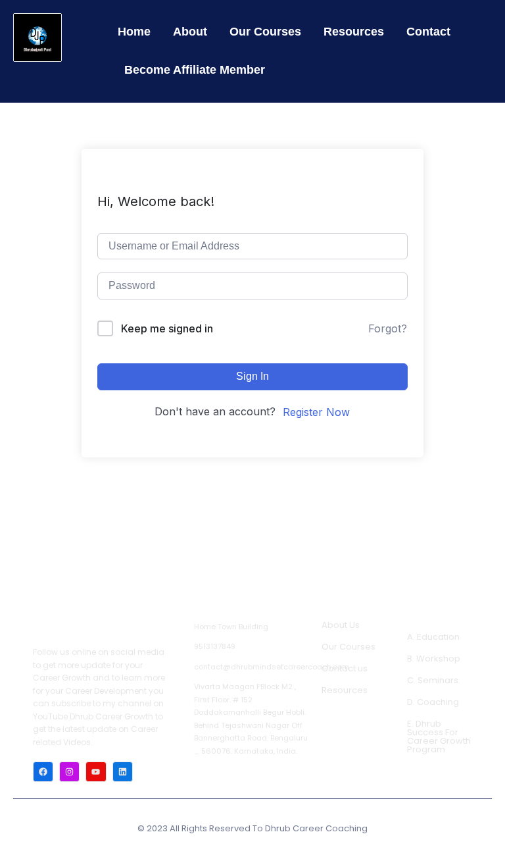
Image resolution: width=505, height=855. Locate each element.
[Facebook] (43, 772)
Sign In (252, 376)
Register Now (316, 412)
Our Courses (265, 31)
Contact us (345, 668)
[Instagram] (69, 772)
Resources (354, 31)
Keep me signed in (167, 328)
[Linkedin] (122, 772)
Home (134, 31)
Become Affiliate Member (194, 69)
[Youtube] (95, 772)
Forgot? (387, 328)
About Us (341, 625)
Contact (428, 31)
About (190, 31)
